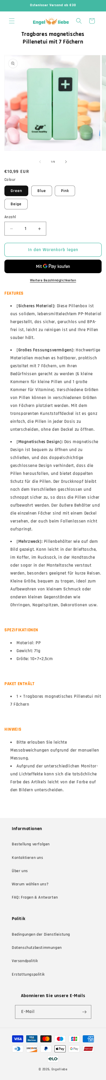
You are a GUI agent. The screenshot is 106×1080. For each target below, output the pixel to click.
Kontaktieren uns (27, 857)
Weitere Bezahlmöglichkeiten (53, 280)
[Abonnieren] (84, 1012)
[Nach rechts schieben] (65, 161)
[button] (11, 20)
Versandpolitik (25, 961)
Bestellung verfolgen (31, 844)
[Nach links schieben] (40, 161)
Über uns (20, 871)
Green (16, 190)
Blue (41, 190)
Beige (16, 204)
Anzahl (10, 217)
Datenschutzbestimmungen (37, 947)
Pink (65, 190)
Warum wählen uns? (30, 884)
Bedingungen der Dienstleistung (41, 934)
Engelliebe (59, 1069)
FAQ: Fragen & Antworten (35, 897)
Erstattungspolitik (28, 974)
